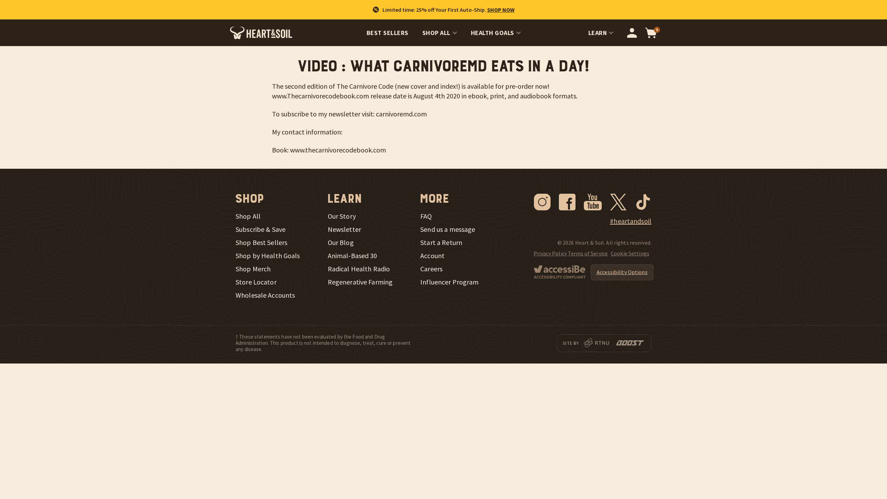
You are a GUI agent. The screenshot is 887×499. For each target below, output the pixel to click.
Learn (597, 33)
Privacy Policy (550, 253)
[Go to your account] (632, 33)
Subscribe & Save (261, 229)
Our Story (342, 216)
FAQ (426, 216)
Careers (431, 269)
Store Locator (256, 282)
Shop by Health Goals (268, 256)
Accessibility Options (622, 272)
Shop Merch (253, 269)
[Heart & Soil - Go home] (261, 33)
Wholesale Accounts (265, 295)
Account (432, 256)
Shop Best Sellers (261, 242)
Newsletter (344, 229)
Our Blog (341, 242)
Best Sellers (388, 33)
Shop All (436, 33)
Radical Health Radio (359, 269)
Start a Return (441, 242)
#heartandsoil (630, 221)
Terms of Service (588, 253)
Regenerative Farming (360, 282)
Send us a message (447, 229)
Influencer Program (449, 282)
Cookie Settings (630, 253)
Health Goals (492, 33)
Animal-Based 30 (352, 256)
